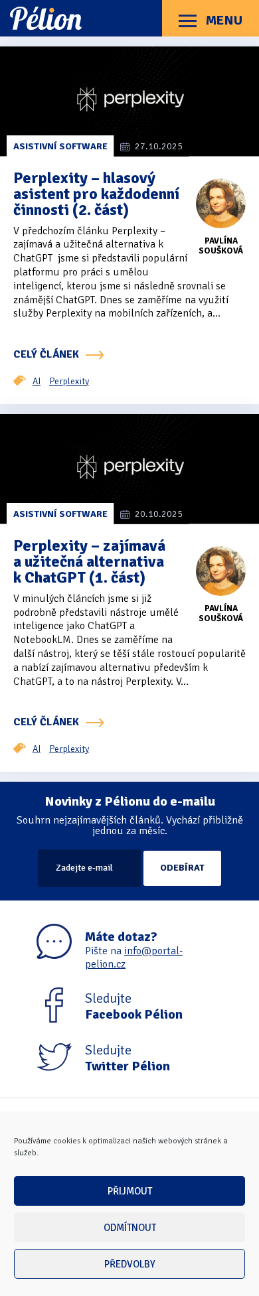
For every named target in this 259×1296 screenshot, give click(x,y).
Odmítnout (130, 1228)
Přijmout (130, 1191)
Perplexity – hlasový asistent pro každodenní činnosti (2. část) (96, 194)
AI (37, 381)
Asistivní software (60, 146)
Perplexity (69, 381)
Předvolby (129, 1264)
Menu (222, 20)
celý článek (46, 354)
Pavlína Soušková (221, 246)
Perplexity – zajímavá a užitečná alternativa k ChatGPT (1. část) (89, 561)
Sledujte (134, 1007)
